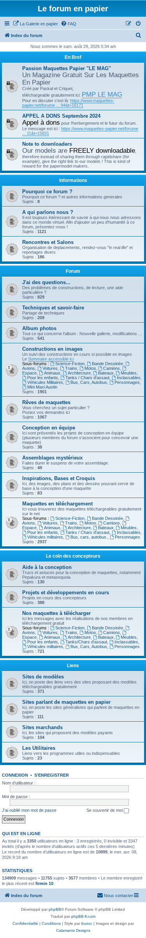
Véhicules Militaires (45, 382)
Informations (73, 180)
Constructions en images (52, 349)
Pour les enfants (42, 377)
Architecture (79, 373)
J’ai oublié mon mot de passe (29, 810)
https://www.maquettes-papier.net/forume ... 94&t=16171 (68, 103)
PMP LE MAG (102, 94)
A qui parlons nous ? (47, 212)
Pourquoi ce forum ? (47, 191)
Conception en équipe (48, 428)
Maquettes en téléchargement (57, 504)
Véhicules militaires (45, 537)
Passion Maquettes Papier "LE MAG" (66, 68)
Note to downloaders (47, 144)
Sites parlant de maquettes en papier (66, 702)
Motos (90, 368)
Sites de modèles (43, 677)
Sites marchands (42, 727)
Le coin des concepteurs (73, 556)
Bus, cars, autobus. (88, 537)
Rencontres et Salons (48, 242)
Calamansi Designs (73, 930)
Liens (73, 665)
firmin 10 (44, 883)
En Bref (73, 57)
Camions (111, 368)
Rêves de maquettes (46, 402)
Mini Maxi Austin (42, 387)
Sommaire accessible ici (51, 359)
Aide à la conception (47, 567)
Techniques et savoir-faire (53, 308)
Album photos (39, 328)
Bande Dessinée (107, 363)
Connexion (15, 775)
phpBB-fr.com (83, 916)
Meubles (129, 373)
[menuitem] (35, 23)
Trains (71, 368)
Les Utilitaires (38, 748)
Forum (73, 271)
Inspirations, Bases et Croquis (58, 478)
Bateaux (106, 373)
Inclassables (129, 377)
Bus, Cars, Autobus (88, 382)
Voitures (50, 368)
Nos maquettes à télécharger (56, 613)
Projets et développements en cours (65, 592)
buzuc (86, 923)
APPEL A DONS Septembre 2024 (61, 116)
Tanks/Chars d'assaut (86, 641)
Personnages (127, 382)
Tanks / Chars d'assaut (87, 377)
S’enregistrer (51, 775)
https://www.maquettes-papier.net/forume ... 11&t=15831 (80, 131)
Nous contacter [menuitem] (118, 895)
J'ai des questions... (46, 282)
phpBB (55, 909)
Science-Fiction (69, 363)
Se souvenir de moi (105, 810)
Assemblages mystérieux (52, 458)
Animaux (52, 373)
